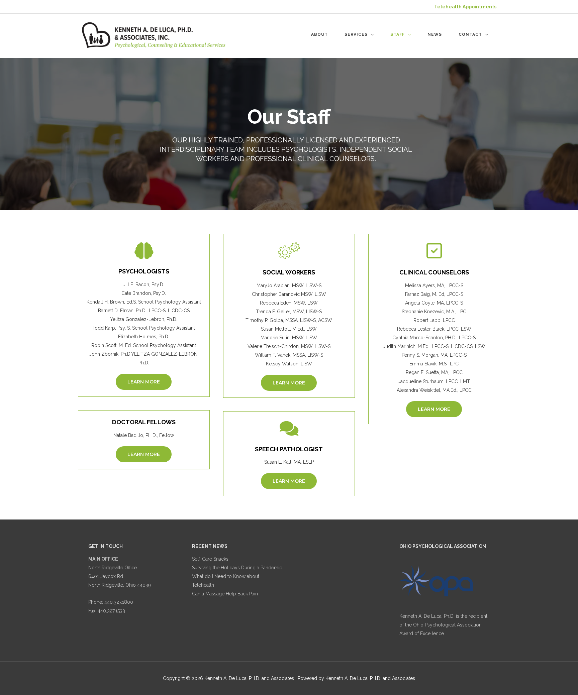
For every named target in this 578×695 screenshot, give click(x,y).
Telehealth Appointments (465, 6)
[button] (144, 382)
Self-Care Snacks (210, 559)
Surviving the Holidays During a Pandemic (237, 567)
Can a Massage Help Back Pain (225, 593)
